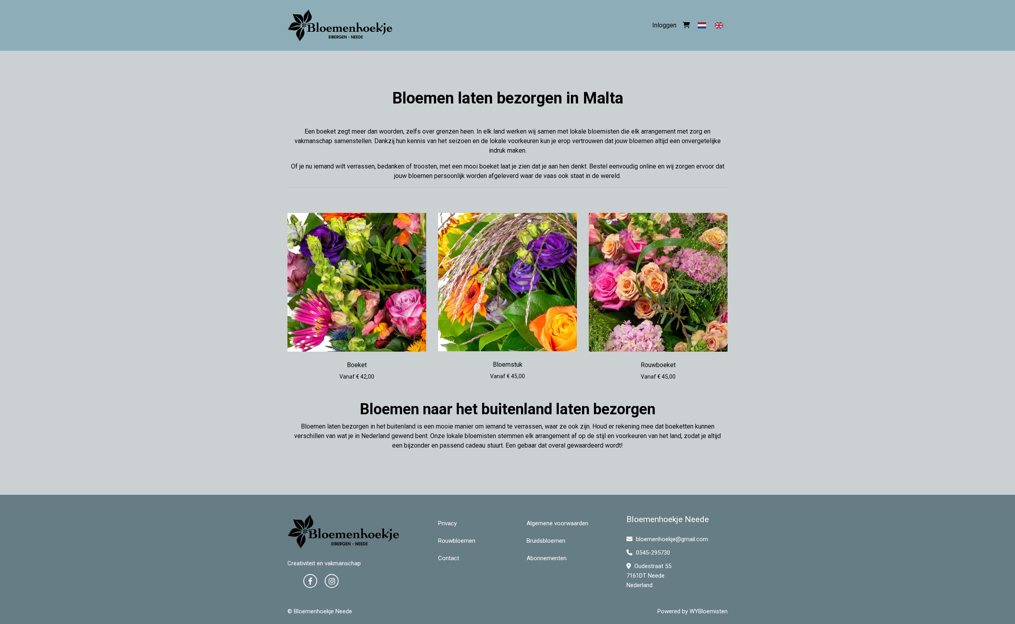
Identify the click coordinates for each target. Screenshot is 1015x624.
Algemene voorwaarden (557, 523)
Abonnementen (547, 558)
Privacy (447, 523)
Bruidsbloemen (546, 540)
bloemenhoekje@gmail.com (672, 539)
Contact (448, 558)
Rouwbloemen (456, 540)
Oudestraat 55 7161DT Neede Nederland (648, 576)
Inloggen (664, 25)
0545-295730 (652, 552)
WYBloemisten (708, 611)
